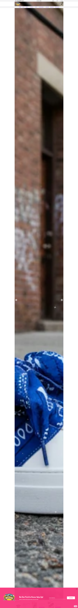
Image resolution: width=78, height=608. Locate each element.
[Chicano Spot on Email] (15, 0)
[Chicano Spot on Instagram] (20, 0)
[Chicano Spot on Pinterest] (21, 0)
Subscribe (71, 597)
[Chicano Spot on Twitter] (17, 0)
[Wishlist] (59, 4)
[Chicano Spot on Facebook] (16, 0)
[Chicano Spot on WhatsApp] (23, 0)
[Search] (56, 4)
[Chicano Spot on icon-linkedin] (22, 0)
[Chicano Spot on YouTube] (19, 0)
